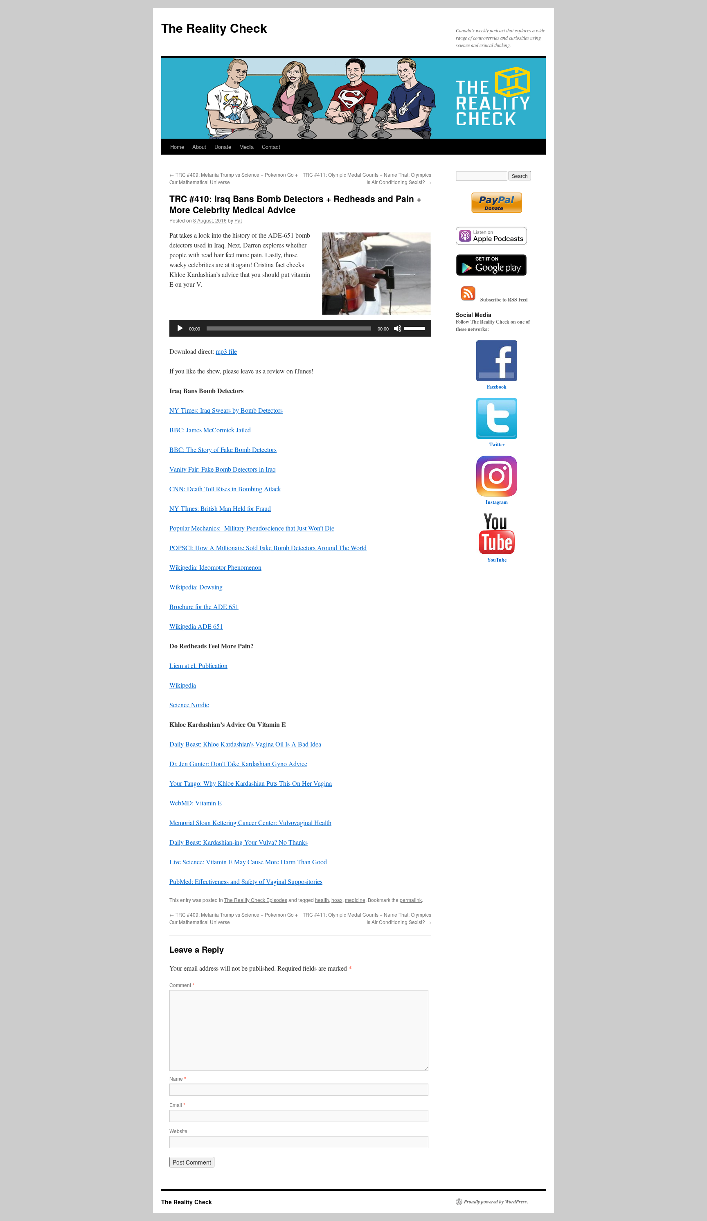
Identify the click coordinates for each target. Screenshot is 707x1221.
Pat (238, 220)
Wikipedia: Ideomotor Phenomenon (215, 567)
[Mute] (398, 328)
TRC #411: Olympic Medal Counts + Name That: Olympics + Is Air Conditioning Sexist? (367, 178)
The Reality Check (214, 27)
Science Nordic (189, 704)
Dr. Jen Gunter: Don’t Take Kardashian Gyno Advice (238, 763)
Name (177, 1078)
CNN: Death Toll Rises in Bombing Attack (225, 488)
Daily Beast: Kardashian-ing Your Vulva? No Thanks (238, 842)
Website (178, 1130)
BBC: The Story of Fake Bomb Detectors (223, 449)
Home (177, 147)
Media (246, 147)
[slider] (415, 327)
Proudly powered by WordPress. (496, 1202)
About (199, 147)
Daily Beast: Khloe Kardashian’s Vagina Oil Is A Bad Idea (245, 744)
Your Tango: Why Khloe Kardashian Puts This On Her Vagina (250, 783)
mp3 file (226, 351)
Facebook (497, 386)
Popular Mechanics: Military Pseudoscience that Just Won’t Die (251, 528)
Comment (181, 984)
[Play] (180, 328)
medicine (355, 899)
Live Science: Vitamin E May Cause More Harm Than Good (248, 861)
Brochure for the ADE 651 (204, 606)
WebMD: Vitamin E (195, 802)
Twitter (496, 444)
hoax (336, 899)
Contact (271, 147)
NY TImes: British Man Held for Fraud (220, 508)
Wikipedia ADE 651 (196, 626)
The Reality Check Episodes (255, 899)
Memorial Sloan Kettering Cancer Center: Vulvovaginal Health (250, 822)
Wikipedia (182, 685)
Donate (222, 147)
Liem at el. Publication (198, 665)
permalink (411, 899)
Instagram (497, 502)
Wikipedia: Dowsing (196, 586)
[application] (300, 328)
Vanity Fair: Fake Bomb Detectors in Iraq (222, 469)
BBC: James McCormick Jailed (210, 429)
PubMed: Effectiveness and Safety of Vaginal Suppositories (245, 881)
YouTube (497, 559)
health (322, 899)
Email (177, 1104)
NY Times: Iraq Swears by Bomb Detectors (226, 410)
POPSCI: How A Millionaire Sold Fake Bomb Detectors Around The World (268, 547)
